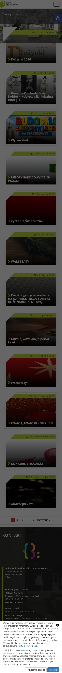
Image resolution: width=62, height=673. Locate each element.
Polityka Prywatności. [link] (28, 645)
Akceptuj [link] (53, 669)
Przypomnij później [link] (36, 669)
